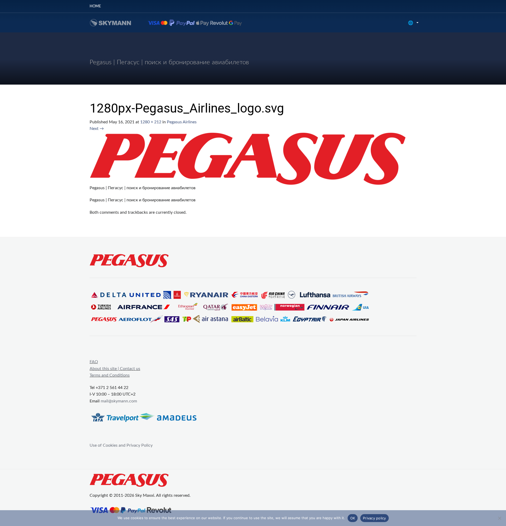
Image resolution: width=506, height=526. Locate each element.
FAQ (94, 362)
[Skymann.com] (172, 22)
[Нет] (499, 518)
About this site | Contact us (115, 369)
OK (352, 518)
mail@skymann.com (119, 401)
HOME (95, 6)
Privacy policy (374, 518)
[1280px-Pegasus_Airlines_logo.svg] (248, 158)
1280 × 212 (150, 122)
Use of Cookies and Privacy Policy (121, 445)
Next (97, 128)
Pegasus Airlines (182, 122)
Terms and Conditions (110, 375)
